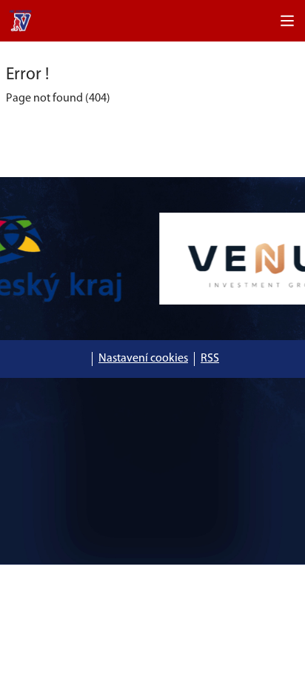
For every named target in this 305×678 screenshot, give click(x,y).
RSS (210, 359)
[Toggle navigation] (287, 21)
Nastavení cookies (143, 359)
